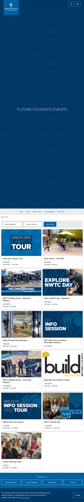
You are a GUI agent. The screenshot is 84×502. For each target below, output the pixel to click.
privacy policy (25, 497)
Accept (77, 495)
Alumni (73, 482)
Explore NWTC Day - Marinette (56, 298)
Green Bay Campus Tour (13, 258)
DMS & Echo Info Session (13, 422)
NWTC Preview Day (52, 422)
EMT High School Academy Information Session (55, 341)
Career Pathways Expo (12, 462)
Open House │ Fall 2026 (54, 258)
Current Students (32, 482)
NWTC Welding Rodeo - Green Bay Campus (17, 381)
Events (28, 211)
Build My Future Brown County (56, 380)
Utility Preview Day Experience (15, 340)
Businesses (52, 482)
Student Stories (37, 211)
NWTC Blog (61, 211)
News (21, 211)
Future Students (11, 482)
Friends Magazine (49, 211)
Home (2, 216)
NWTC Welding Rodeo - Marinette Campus (17, 299)
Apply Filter (50, 224)
